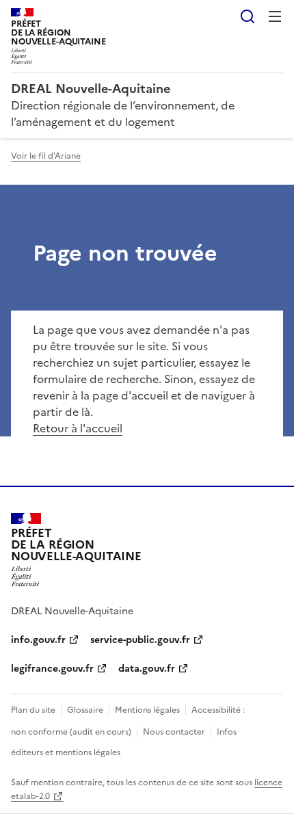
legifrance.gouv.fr (52, 668)
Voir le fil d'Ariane (46, 156)
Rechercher (247, 16)
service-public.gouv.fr (140, 640)
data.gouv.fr (146, 668)
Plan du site (33, 710)
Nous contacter (174, 732)
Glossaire (85, 710)
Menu (275, 16)
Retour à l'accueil (77, 428)
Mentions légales (147, 710)
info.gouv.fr (38, 640)
